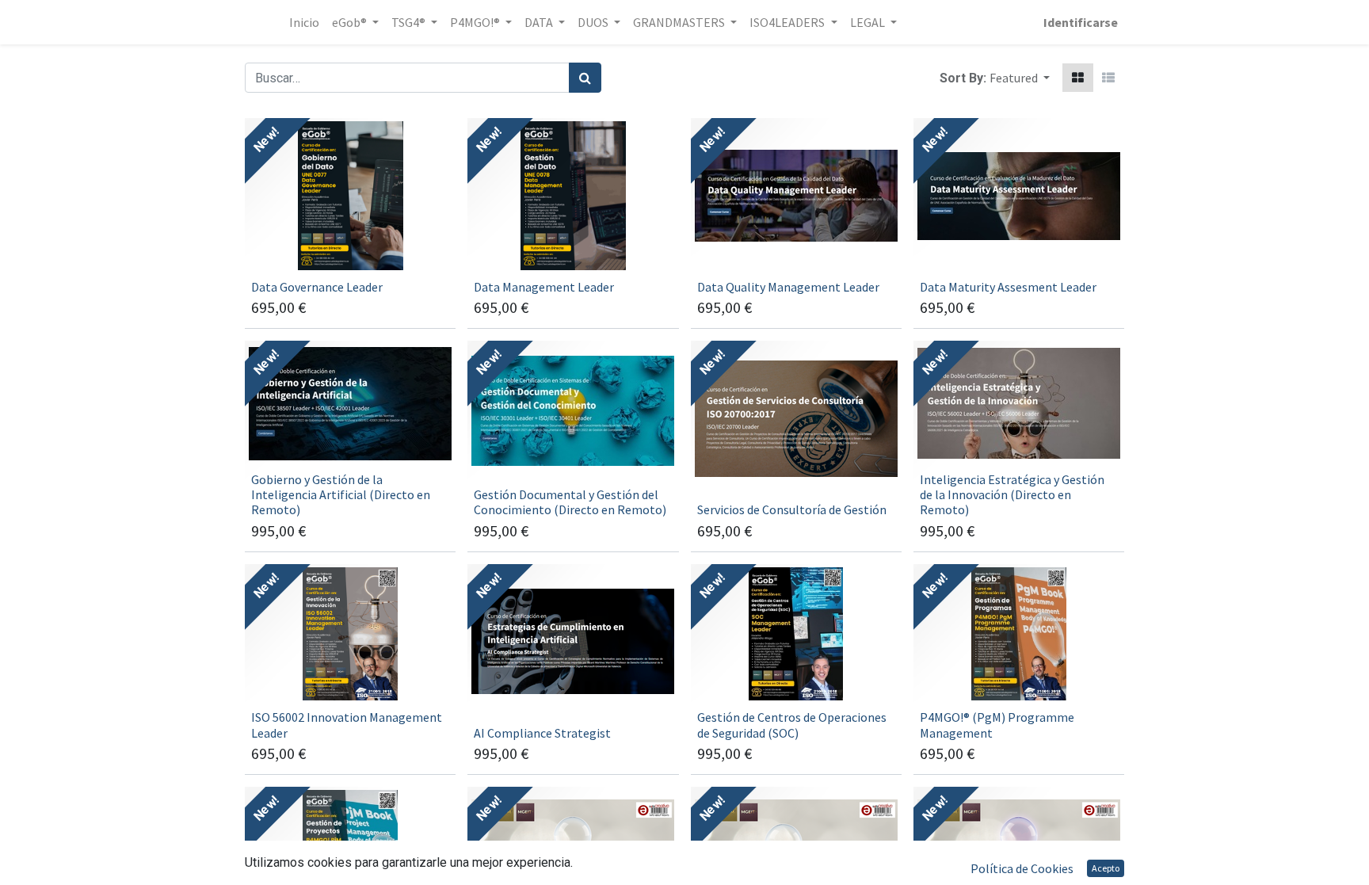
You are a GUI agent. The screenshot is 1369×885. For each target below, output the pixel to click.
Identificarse (1080, 22)
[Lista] (1108, 77)
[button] (1020, 77)
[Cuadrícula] (1077, 77)
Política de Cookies (1022, 868)
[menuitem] (304, 22)
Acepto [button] (1105, 868)
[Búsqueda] (585, 78)
